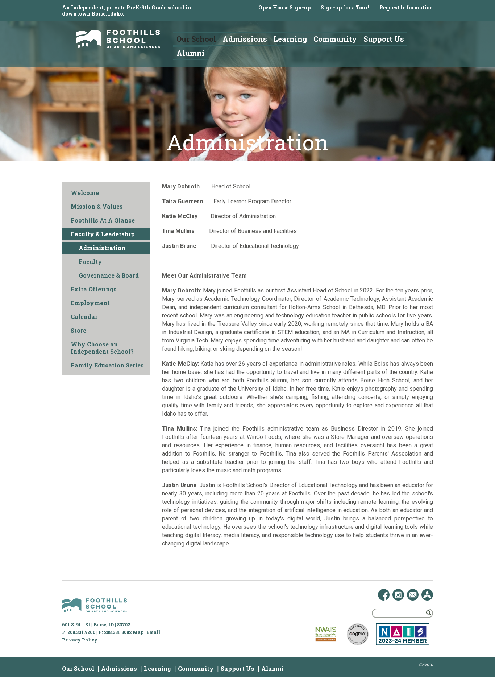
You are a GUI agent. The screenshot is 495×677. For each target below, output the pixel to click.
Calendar (84, 316)
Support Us (237, 668)
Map (138, 632)
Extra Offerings (94, 289)
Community (196, 668)
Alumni (272, 668)
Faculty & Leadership (103, 234)
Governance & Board (109, 275)
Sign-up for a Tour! (345, 7)
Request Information (406, 7)
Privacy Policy (79, 640)
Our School (78, 668)
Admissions (119, 668)
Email (153, 632)
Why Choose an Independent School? (102, 347)
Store (78, 330)
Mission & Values (97, 206)
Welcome (85, 192)
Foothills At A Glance (103, 220)
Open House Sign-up (284, 7)
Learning (157, 668)
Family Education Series (107, 365)
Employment (90, 303)
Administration (102, 248)
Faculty (90, 261)
